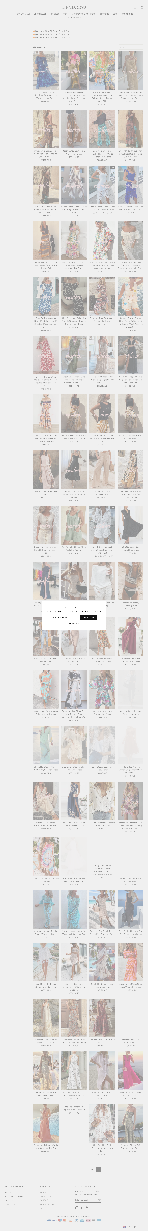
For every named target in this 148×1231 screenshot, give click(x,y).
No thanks (74, 623)
